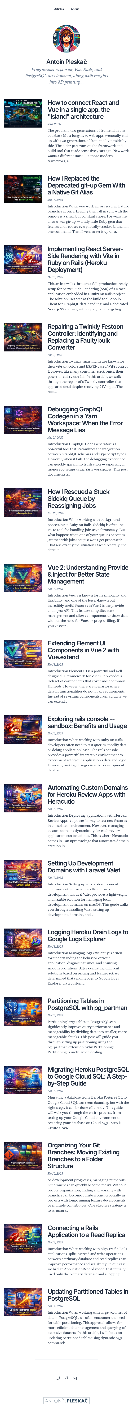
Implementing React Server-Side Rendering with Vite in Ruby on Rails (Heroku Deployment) (85, 259)
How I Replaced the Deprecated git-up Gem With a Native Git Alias (86, 185)
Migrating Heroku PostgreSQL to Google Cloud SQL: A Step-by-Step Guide (88, 1076)
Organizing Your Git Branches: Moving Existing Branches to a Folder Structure (84, 1155)
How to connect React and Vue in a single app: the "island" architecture (83, 109)
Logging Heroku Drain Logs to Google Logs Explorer (88, 935)
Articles (59, 9)
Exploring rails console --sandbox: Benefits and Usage (87, 722)
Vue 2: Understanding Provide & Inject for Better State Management (88, 574)
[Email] (75, 1378)
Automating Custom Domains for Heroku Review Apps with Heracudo (88, 794)
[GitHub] (58, 1378)
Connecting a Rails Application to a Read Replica (86, 1231)
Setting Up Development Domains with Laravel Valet (84, 866)
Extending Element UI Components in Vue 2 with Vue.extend (83, 650)
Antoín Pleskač (66, 62)
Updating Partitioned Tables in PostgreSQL (88, 1295)
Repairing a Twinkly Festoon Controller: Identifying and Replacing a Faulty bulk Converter (85, 337)
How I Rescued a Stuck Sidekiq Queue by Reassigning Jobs (78, 498)
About (75, 9)
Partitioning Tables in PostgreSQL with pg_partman (87, 1004)
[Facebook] (66, 1378)
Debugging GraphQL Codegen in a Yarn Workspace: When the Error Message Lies (85, 419)
